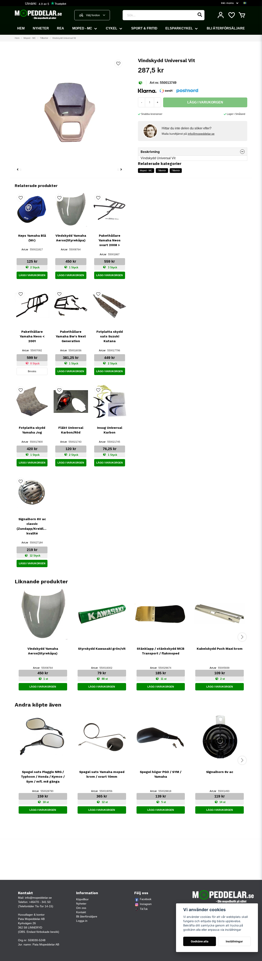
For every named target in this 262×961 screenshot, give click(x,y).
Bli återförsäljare (226, 28)
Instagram (146, 904)
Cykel (111, 28)
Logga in (81, 920)
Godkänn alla (199, 941)
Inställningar (234, 941)
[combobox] (92, 15)
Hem (21, 28)
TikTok (144, 909)
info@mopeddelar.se (201, 133)
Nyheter (41, 28)
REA (60, 28)
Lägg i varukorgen (32, 275)
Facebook (145, 899)
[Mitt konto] (220, 15)
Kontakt (81, 912)
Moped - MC (82, 28)
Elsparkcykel (179, 28)
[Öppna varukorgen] (242, 15)
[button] (244, 3)
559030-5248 (36, 940)
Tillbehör (44, 38)
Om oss (81, 907)
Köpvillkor (82, 899)
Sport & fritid (144, 28)
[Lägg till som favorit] (231, 15)
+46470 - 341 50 (40, 902)
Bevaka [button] (32, 371)
